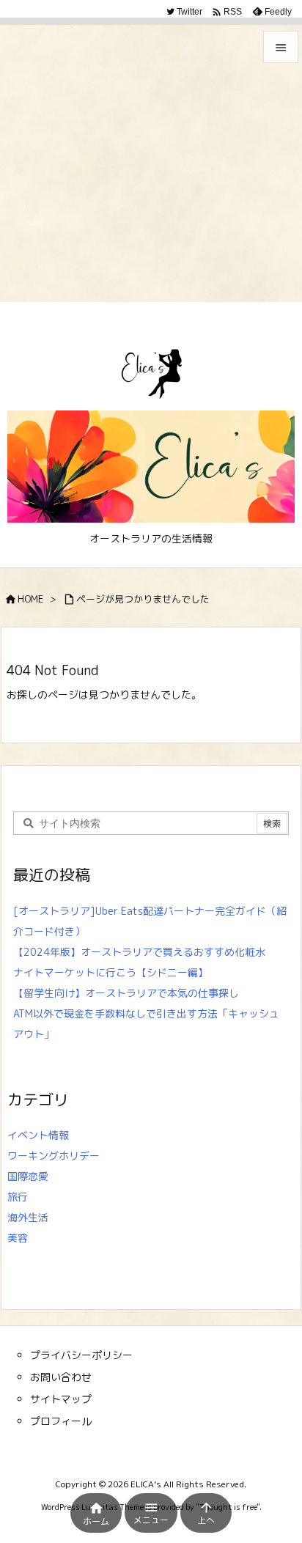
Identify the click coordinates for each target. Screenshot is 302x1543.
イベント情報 (38, 1135)
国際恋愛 (27, 1176)
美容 (17, 1238)
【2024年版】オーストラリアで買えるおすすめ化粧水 (139, 952)
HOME (30, 598)
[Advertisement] (151, 151)
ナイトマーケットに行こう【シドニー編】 (110, 972)
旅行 (17, 1197)
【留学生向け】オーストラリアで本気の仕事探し (126, 993)
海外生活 (27, 1217)
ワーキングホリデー (53, 1156)
